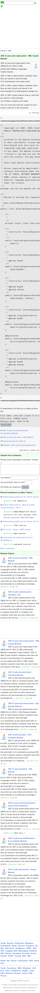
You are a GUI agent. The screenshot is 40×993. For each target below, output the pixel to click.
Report (8, 953)
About (14, 961)
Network (33, 951)
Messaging (23, 951)
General (21, 946)
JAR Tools (9, 948)
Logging (9, 951)
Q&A (3, 973)
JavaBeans (20, 948)
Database (29, 943)
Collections (23, 961)
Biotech (10, 943)
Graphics (30, 946)
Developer (12, 968)
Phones (17, 973)
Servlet (4, 956)
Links (31, 971)
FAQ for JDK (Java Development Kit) (19, 445)
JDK (10, 51)
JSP (2, 951)
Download (6, 425)
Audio (3, 943)
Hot (8, 961)
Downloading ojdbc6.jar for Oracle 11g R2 (21, 497)
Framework (6, 946)
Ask (2, 963)
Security (26, 953)
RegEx (25, 971)
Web (24, 956)
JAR (34, 968)
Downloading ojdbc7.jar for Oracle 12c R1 (21, 521)
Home (3, 51)
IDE (2, 948)
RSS (31, 961)
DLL (2, 971)
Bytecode (19, 943)
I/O (36, 946)
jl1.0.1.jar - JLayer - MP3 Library (17, 529)
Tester (3, 968)
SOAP (10, 956)
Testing (17, 956)
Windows (27, 968)
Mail (15, 951)
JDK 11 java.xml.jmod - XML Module (18, 437)
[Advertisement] (20, 28)
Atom (36, 961)
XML (29, 956)
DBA (20, 968)
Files (7, 971)
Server (34, 953)
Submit (25, 487)
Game (14, 946)
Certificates (16, 971)
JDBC (29, 948)
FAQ (30, 973)
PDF (2, 953)
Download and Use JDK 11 (14, 441)
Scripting (17, 953)
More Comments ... (9, 548)
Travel (24, 973)
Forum (3, 976)
